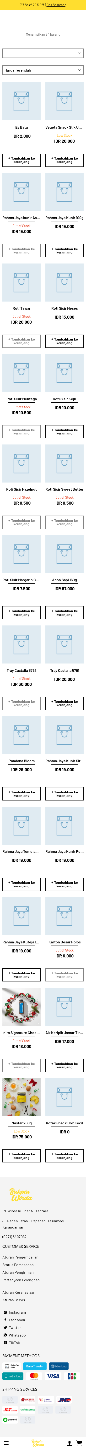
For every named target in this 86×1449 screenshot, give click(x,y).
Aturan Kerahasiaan (18, 1292)
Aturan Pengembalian (20, 1257)
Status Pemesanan (18, 1264)
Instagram (17, 1312)
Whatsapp (17, 1335)
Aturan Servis (13, 1300)
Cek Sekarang (56, 5)
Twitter (14, 1327)
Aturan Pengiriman (18, 1272)
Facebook (16, 1319)
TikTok (14, 1342)
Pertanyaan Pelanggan (21, 1280)
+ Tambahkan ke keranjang (21, 160)
